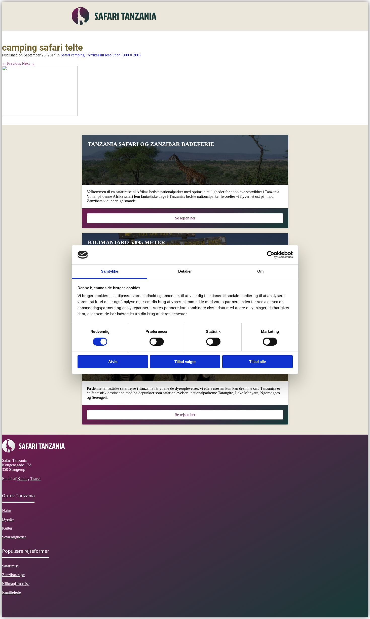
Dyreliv (127, 36)
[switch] (157, 342)
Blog (227, 36)
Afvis (112, 362)
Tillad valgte (185, 362)
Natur (109, 36)
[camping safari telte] (40, 115)
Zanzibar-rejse (13, 575)
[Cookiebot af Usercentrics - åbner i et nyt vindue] (271, 254)
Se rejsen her (185, 218)
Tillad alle (257, 362)
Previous (11, 63)
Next (28, 63)
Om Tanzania (86, 36)
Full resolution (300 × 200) (119, 55)
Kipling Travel (29, 478)
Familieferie (11, 592)
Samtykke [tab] (109, 271)
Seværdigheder (170, 36)
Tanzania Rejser (202, 36)
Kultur (146, 36)
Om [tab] (260, 271)
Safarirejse (10, 566)
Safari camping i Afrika (79, 55)
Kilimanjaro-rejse (15, 583)
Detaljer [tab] (185, 271)
